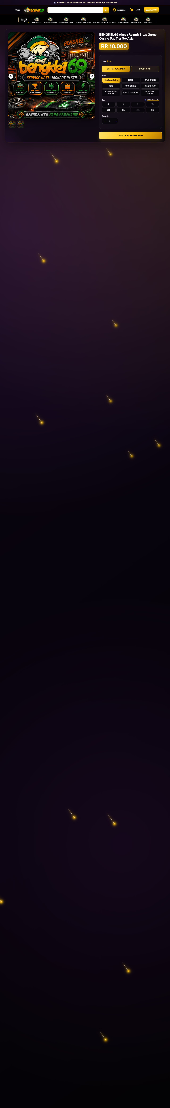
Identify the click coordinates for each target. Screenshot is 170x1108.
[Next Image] (90, 76)
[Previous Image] (13, 76)
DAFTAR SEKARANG (116, 69)
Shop (17, 10)
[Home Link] (34, 10)
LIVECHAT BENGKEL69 (130, 135)
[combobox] (75, 10)
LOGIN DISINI (145, 69)
